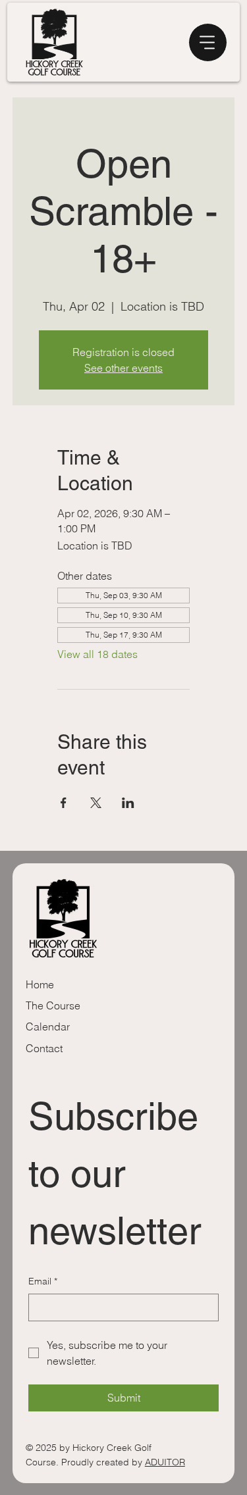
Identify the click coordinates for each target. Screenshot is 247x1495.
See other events (123, 367)
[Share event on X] (96, 803)
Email (42, 1281)
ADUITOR (165, 1462)
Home (40, 984)
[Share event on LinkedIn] (128, 803)
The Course (53, 1005)
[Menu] (207, 42)
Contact (44, 1048)
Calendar (48, 1026)
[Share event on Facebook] (63, 803)
